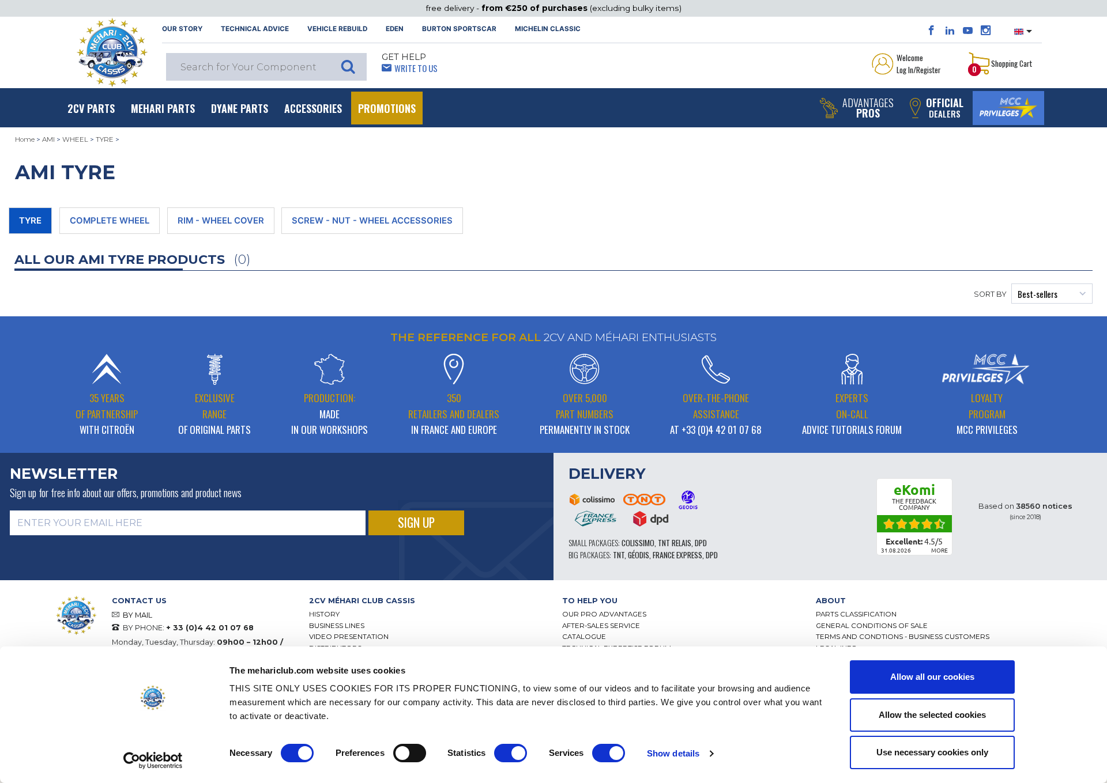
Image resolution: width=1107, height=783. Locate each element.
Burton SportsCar (459, 29)
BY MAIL (137, 615)
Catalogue (584, 637)
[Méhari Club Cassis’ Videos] (968, 30)
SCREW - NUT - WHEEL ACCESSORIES (372, 220)
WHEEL (75, 139)
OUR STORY (182, 29)
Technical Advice (255, 29)
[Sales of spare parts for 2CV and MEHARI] (112, 52)
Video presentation (349, 637)
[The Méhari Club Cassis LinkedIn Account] (950, 30)
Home (25, 139)
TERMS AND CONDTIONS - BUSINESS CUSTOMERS (902, 637)
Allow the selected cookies (932, 715)
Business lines (336, 626)
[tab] (427, 600)
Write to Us (416, 68)
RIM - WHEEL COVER (221, 220)
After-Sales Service (601, 626)
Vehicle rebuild (337, 29)
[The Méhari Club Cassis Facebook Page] (931, 30)
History (324, 614)
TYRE (105, 139)
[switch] (409, 753)
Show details (673, 753)
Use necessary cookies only (932, 752)
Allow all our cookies (932, 677)
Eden (395, 29)
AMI (48, 139)
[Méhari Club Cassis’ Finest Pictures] (985, 30)
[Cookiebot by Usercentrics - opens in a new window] (153, 760)
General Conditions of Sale (872, 626)
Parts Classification (856, 614)
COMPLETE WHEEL (109, 220)
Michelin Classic (548, 29)
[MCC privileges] (1008, 108)
